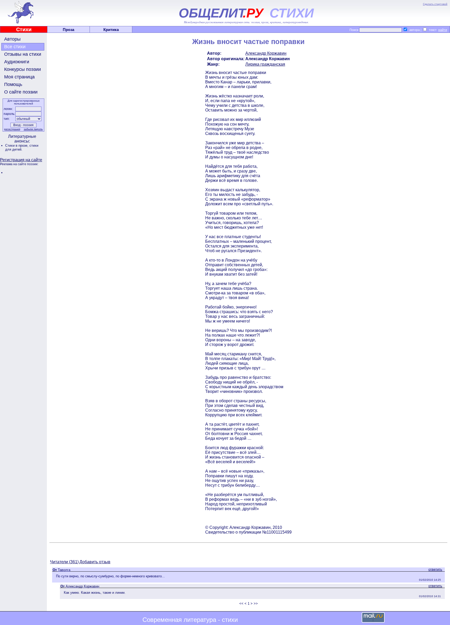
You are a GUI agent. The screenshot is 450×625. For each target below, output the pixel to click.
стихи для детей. (21, 147)
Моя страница (19, 76)
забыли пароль (33, 129)
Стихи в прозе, (17, 145)
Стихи (24, 29)
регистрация (12, 129)
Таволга (64, 570)
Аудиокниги (16, 61)
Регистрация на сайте (21, 160)
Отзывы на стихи (22, 54)
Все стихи (15, 46)
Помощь (13, 84)
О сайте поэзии (21, 92)
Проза (68, 29)
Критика (111, 29)
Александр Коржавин (265, 53)
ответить (435, 569)
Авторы (12, 39)
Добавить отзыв (94, 562)
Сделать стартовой (435, 4)
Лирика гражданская (265, 64)
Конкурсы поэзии (22, 69)
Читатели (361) (64, 562)
